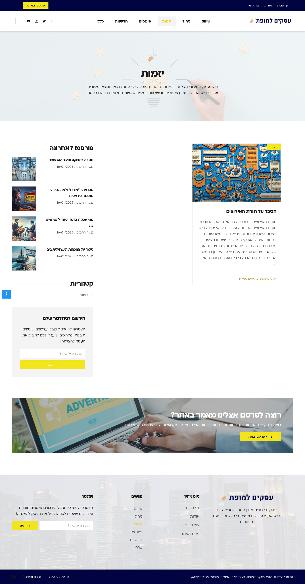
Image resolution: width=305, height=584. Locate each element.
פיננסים (145, 21)
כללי (100, 21)
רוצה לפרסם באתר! (260, 436)
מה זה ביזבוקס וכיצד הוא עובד (71, 159)
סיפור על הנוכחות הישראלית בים (69, 249)
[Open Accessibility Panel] (6, 294)
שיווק (206, 21)
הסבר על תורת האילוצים (251, 211)
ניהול (186, 21)
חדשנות (121, 21)
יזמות (166, 21)
